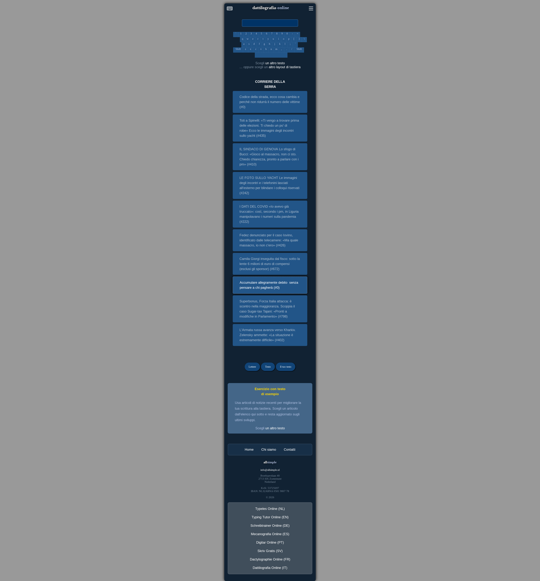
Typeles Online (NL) (270, 509)
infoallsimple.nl (270, 469)
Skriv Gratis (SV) (270, 551)
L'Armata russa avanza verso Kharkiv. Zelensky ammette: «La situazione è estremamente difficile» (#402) (267, 335)
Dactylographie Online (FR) (270, 559)
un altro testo (275, 63)
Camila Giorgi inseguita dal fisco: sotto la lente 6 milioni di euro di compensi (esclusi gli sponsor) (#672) (269, 264)
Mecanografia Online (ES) (270, 534)
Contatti (289, 449)
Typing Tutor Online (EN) (270, 517)
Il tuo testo (285, 366)
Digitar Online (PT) (270, 542)
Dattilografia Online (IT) (270, 568)
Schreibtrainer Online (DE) (270, 525)
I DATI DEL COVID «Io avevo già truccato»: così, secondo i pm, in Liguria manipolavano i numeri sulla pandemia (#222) (269, 214)
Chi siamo (268, 449)
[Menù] (311, 9)
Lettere (252, 366)
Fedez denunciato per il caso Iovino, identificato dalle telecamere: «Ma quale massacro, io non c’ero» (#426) (268, 240)
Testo (268, 366)
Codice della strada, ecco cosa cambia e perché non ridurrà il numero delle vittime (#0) (269, 102)
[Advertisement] (110, 45)
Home (249, 449)
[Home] (230, 9)
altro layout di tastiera (285, 67)
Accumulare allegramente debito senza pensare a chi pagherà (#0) (269, 285)
